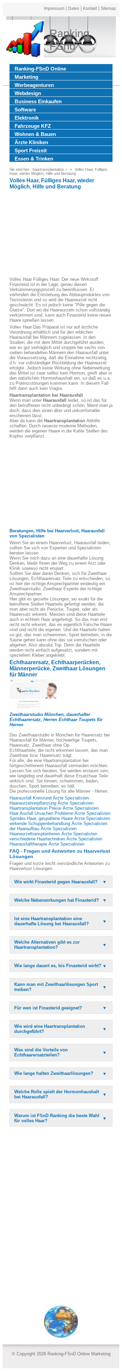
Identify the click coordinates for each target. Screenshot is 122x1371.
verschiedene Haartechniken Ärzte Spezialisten (55, 838)
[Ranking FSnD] (25, 40)
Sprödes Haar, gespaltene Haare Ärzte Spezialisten (59, 818)
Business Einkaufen (38, 101)
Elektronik (27, 118)
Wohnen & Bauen (35, 134)
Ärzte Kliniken (31, 142)
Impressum (54, 8)
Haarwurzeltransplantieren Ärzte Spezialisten (53, 833)
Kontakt (90, 8)
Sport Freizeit (31, 150)
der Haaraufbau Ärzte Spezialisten (43, 828)
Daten (73, 8)
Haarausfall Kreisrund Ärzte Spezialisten (49, 798)
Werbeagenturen (34, 85)
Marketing (26, 77)
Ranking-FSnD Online (40, 69)
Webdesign (28, 93)
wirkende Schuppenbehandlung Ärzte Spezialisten (58, 823)
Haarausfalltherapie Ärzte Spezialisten (46, 844)
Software (25, 109)
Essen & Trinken (34, 159)
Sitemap (108, 8)
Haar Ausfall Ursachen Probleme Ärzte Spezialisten (59, 813)
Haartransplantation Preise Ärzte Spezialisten (54, 808)
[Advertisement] (61, 234)
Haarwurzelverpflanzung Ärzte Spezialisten (51, 803)
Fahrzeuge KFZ (33, 126)
